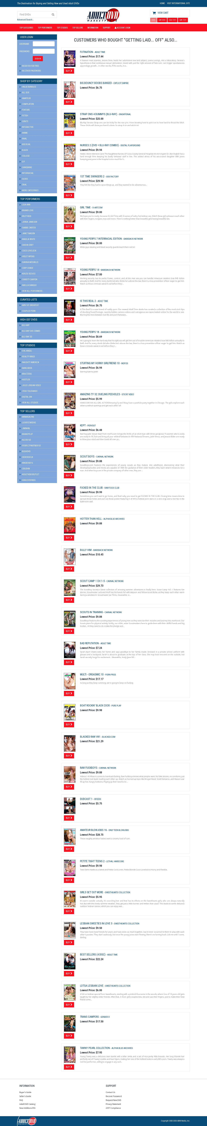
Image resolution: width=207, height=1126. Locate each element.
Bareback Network (133, 238)
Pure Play (116, 705)
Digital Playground (130, 145)
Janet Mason (28, 233)
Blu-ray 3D (27, 336)
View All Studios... (31, 402)
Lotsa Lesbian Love (92, 985)
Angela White (28, 239)
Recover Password (31, 71)
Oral (24, 184)
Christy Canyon (29, 279)
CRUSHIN (26, 468)
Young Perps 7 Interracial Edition (101, 238)
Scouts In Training (92, 612)
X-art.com (97, 207)
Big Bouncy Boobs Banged (96, 83)
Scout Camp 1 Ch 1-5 (92, 581)
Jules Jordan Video (31, 385)
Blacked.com (108, 737)
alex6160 (26, 440)
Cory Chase (27, 268)
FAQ (21, 1100)
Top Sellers (77, 27)
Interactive (27, 127)
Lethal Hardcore (115, 861)
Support (106, 27)
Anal (24, 138)
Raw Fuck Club (112, 488)
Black (25, 150)
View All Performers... (33, 291)
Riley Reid (26, 216)
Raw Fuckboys (89, 767)
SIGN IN (38, 58)
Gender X (105, 1017)
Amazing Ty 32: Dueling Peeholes (100, 394)
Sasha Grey (27, 245)
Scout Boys (87, 456)
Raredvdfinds (29, 480)
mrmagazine (28, 417)
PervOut (91, 425)
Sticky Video (128, 394)
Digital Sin (27, 397)
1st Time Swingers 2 (92, 176)
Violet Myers (28, 256)
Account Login (123, 27)
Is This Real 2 (88, 300)
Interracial (28, 173)
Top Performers (45, 27)
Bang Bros (27, 368)
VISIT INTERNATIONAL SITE (178, 3)
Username (24, 44)
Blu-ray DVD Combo (31, 331)
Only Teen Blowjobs (119, 830)
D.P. (23, 161)
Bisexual (26, 144)
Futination (87, 51)
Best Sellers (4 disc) (93, 954)
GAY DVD (162, 20)
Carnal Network (104, 456)
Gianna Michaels (30, 262)
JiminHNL (26, 428)
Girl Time (85, 207)
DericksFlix (27, 457)
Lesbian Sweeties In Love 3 (96, 923)
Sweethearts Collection (117, 892)
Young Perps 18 (90, 332)
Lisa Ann (26, 204)
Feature (26, 110)
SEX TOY (172, 20)
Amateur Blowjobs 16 (93, 830)
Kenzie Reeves (28, 273)
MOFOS (124, 363)
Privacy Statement (113, 1104)
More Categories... (31, 190)
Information (92, 27)
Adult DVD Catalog (27, 1104)
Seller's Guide (25, 1096)
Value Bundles (29, 87)
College (26, 156)
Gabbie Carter (29, 227)
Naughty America (30, 362)
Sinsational (125, 114)
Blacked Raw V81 (90, 736)
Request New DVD (113, 1100)
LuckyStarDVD (29, 422)
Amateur (26, 98)
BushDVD (26, 451)
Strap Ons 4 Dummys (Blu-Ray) (99, 114)
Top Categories (26, 27)
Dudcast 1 (86, 798)
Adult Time (100, 52)
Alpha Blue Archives (114, 519)
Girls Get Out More (92, 892)
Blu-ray (25, 325)
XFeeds (97, 799)
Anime (25, 133)
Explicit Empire (121, 83)
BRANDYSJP (27, 434)
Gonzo (25, 121)
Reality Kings (28, 356)
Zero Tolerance (30, 391)
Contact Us (110, 1092)
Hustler (26, 379)
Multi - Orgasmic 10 (92, 674)
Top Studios (62, 27)
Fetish (25, 115)
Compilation (28, 104)
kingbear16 (27, 463)
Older (25, 179)
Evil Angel (27, 351)
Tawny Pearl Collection (95, 1048)
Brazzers (27, 374)
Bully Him (86, 549)
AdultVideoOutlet (30, 474)
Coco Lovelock (29, 250)
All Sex (25, 92)
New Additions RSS (27, 1108)
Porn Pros (110, 674)
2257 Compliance (113, 1108)
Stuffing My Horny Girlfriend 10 (100, 363)
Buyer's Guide (25, 1092)
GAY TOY (183, 20)
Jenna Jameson (29, 222)
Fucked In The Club (91, 487)
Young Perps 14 (90, 269)
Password (24, 51)
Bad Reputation (89, 643)
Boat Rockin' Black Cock (95, 705)
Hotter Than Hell (91, 518)
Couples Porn (28, 311)
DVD (153, 20)
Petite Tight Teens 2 (92, 861)
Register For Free (30, 66)
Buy (68, 70)
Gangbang (27, 167)
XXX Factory (112, 176)
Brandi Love (27, 210)
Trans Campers (89, 1016)
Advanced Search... (25, 19)
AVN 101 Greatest (30, 305)
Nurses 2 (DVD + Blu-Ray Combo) (99, 145)
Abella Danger (29, 285)
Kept (83, 425)
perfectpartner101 (31, 445)
